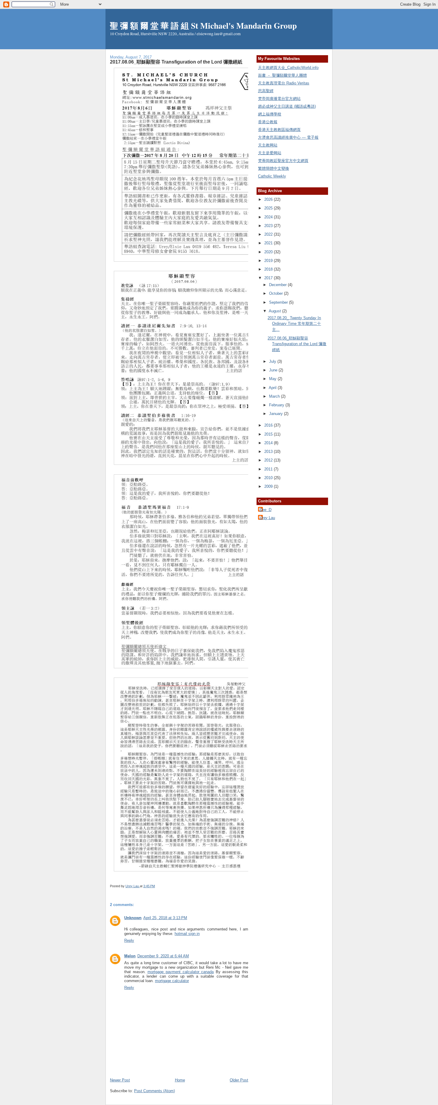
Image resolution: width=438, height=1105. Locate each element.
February (277, 405)
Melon (130, 956)
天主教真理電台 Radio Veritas (283, 83)
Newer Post (120, 1080)
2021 (269, 243)
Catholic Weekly (272, 176)
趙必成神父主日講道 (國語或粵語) (287, 106)
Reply (129, 940)
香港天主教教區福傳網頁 (279, 129)
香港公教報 (267, 122)
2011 (269, 469)
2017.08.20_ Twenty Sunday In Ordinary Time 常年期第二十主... (294, 324)
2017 (269, 278)
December (278, 285)
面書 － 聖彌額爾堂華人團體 (282, 75)
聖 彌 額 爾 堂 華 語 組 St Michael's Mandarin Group (203, 25)
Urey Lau (267, 518)
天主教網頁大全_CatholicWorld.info (288, 67)
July (273, 361)
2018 (269, 269)
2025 (269, 208)
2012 (269, 460)
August (275, 311)
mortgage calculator (172, 981)
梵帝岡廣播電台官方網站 (279, 98)
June (274, 370)
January (276, 413)
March (275, 396)
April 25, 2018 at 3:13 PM (165, 918)
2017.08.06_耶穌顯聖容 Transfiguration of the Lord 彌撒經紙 (297, 344)
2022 (269, 234)
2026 (269, 199)
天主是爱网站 (269, 153)
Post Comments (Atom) (154, 1091)
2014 (269, 443)
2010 (269, 478)
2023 (269, 225)
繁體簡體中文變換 (273, 168)
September (279, 302)
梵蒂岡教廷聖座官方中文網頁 (283, 160)
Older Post (239, 1080)
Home (180, 1080)
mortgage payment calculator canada (180, 972)
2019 (269, 260)
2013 (269, 451)
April (273, 387)
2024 (269, 217)
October (276, 293)
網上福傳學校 (269, 114)
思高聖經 (266, 91)
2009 (269, 486)
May (273, 378)
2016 (269, 425)
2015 (269, 434)
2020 (269, 252)
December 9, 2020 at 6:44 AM (163, 956)
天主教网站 (267, 145)
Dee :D (265, 509)
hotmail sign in (187, 933)
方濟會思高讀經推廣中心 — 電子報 (288, 137)
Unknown (133, 918)
